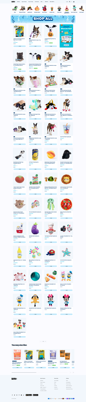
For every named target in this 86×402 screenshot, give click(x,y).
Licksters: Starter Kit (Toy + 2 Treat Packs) (41, 362)
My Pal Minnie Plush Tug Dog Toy (50, 308)
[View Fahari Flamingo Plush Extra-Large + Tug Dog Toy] (50, 129)
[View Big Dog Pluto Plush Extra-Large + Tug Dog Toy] (50, 56)
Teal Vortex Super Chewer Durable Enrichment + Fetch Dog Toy (35, 285)
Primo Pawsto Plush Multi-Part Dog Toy (50, 285)
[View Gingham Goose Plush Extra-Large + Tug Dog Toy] (35, 129)
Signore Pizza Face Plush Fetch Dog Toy (65, 213)
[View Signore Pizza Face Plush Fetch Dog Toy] (66, 204)
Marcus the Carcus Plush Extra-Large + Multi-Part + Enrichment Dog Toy (66, 115)
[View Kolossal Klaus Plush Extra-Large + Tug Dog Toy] (19, 105)
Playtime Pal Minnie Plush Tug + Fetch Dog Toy (65, 309)
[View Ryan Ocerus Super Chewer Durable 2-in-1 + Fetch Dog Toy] (19, 204)
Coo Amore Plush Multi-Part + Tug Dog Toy (66, 237)
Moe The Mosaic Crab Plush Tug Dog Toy (34, 261)
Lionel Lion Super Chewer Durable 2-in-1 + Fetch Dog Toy (66, 188)
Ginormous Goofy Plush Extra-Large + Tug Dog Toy (65, 66)
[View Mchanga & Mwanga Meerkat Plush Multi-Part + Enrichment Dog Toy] (50, 179)
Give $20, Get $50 (43, 390)
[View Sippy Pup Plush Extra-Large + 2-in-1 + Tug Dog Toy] (35, 81)
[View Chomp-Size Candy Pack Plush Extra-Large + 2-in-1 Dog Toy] (50, 81)
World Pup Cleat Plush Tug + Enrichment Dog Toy (18, 163)
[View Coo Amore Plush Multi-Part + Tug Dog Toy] (66, 228)
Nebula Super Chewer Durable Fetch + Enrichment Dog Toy (50, 163)
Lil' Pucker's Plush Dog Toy (33, 162)
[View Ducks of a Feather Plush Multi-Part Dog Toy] (66, 276)
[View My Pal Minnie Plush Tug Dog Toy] (50, 300)
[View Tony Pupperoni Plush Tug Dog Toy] (50, 228)
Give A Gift (42, 385)
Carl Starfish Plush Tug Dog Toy (65, 260)
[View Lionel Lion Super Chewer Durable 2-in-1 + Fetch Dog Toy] (66, 179)
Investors (55, 387)
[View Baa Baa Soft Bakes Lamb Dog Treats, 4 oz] (53, 354)
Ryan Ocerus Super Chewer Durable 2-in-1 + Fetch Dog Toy (18, 213)
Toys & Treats (30, 1)
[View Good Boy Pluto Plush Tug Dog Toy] (35, 300)
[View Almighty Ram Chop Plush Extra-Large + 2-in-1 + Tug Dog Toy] (50, 105)
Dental (41, 383)
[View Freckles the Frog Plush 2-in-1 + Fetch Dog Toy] (50, 252)
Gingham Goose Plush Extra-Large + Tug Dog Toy (35, 139)
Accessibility (68, 382)
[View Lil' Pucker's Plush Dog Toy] (35, 154)
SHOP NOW (66, 45)
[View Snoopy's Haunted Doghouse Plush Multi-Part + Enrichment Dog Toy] (35, 56)
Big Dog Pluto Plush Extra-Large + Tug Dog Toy (51, 66)
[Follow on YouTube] (21, 395)
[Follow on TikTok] (23, 395)
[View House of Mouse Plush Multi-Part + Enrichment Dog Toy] (19, 324)
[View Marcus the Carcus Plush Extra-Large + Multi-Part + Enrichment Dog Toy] (66, 105)
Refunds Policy (68, 387)
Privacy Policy (68, 383)
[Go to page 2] (45, 341)
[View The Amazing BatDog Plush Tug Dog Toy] (50, 31)
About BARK (56, 380)
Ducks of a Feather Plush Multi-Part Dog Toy (65, 285)
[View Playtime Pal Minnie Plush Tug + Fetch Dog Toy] (66, 300)
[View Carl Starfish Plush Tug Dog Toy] (66, 252)
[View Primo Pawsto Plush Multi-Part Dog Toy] (50, 276)
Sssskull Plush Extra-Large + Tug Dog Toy (35, 41)
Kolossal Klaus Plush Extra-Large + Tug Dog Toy (19, 115)
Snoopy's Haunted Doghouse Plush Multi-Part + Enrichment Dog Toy (35, 65)
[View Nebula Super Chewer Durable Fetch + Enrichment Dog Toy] (50, 154)
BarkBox (18, 1)
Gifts (41, 1)
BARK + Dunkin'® (43, 387)
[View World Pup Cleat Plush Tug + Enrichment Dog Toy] (19, 154)
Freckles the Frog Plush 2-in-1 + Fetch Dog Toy (50, 261)
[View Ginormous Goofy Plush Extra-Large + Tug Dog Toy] (66, 56)
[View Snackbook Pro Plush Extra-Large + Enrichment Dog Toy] (19, 81)
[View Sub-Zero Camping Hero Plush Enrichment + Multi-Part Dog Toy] (19, 228)
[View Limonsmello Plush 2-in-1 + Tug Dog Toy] (19, 252)
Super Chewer (24, 1)
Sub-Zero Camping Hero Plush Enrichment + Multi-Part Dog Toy (19, 237)
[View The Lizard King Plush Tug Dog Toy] (35, 204)
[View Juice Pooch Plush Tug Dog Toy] (66, 129)
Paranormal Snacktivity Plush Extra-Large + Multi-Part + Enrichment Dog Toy (18, 139)
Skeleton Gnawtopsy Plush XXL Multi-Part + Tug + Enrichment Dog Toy (65, 91)
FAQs (67, 380)
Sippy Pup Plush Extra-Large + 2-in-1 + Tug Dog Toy (34, 91)
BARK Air (46, 1)
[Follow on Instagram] (16, 395)
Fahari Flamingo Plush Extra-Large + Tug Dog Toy (51, 139)
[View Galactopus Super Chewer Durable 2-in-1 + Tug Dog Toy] (50, 204)
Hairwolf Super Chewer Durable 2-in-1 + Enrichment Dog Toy (19, 65)
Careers (55, 385)
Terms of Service (69, 385)
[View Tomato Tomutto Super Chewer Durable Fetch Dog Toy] (19, 179)
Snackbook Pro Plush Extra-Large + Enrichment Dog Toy (19, 91)
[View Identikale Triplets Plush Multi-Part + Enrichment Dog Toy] (35, 179)
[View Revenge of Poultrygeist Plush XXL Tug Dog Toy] (35, 105)
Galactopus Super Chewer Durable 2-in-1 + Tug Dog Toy (51, 213)
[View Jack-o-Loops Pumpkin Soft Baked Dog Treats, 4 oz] (17, 354)
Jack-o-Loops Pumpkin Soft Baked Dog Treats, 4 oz (17, 363)
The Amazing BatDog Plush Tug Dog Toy (50, 39)
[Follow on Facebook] (12, 395)
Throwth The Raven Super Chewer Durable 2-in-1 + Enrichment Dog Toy (66, 163)
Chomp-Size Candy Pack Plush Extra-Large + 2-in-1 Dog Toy (50, 91)
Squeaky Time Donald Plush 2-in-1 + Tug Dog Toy (19, 309)
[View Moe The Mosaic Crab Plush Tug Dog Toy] (35, 252)
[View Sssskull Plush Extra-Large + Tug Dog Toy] (35, 31)
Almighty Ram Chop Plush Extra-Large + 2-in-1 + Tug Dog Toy (50, 115)
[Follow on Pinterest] (19, 395)
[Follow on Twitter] (14, 395)
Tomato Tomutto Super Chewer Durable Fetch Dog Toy (19, 188)
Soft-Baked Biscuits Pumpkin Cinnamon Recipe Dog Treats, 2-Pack (64, 362)
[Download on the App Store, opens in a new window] (35, 395)
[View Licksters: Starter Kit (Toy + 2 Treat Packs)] (41, 354)
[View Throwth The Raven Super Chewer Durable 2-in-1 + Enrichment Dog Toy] (66, 154)
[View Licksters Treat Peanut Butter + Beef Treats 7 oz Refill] (19, 31)
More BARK (52, 1)
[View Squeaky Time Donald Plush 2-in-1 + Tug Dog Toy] (19, 300)
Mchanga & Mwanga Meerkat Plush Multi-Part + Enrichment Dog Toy (51, 188)
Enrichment (37, 1)
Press (55, 382)
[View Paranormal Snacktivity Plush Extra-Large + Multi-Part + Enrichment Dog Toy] (19, 129)
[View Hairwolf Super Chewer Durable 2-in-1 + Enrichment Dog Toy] (19, 56)
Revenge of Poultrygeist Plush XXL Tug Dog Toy (34, 115)
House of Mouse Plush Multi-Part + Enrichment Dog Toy (19, 333)
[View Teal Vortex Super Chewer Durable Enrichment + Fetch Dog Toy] (35, 276)
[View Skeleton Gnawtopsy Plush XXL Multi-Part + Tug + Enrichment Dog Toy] (66, 81)
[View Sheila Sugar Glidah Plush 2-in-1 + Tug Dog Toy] (19, 276)
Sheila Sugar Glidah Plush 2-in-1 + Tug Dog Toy (19, 285)
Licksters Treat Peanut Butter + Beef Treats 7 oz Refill (19, 39)
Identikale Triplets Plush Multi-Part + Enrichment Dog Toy (34, 188)
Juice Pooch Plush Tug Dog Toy (65, 136)
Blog (55, 383)
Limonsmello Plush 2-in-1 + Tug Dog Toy (19, 261)
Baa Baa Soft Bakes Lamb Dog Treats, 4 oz (52, 363)
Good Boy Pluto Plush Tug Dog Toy (35, 308)
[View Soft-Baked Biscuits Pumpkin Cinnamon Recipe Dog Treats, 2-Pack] (64, 354)
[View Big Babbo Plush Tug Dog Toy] (35, 228)
